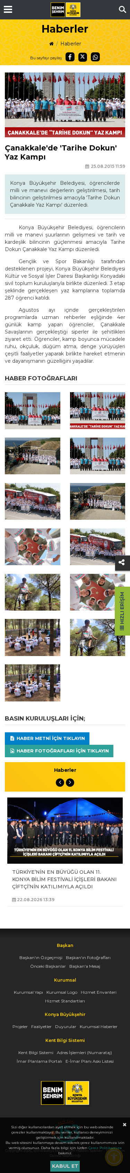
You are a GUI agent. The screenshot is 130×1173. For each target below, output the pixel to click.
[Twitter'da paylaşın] (82, 57)
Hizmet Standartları (65, 1000)
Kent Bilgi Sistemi (35, 1052)
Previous (60, 782)
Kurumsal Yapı (28, 992)
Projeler (20, 1026)
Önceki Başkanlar (48, 966)
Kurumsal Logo (61, 992)
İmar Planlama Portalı (39, 1061)
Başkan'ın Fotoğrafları (88, 957)
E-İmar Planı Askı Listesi (90, 1061)
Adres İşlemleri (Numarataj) (84, 1052)
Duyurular (65, 1026)
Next (70, 782)
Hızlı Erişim (122, 609)
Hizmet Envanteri (98, 992)
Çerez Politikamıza (105, 1148)
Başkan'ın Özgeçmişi (40, 957)
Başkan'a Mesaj (84, 966)
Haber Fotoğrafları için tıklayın (62, 750)
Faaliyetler (41, 1026)
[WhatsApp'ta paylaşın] (95, 56)
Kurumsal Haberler (99, 1026)
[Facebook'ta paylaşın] (70, 56)
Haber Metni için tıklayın (50, 738)
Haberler (70, 44)
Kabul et (65, 1166)
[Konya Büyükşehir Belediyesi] (65, 9)
